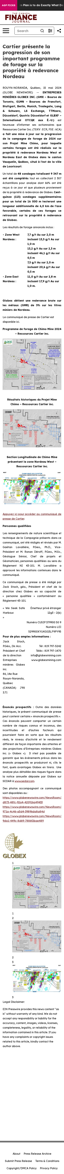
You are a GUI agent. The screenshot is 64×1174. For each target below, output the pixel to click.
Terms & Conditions (47, 1161)
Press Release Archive (37, 1153)
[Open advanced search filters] (50, 31)
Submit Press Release (18, 1161)
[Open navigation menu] (6, 30)
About (16, 1153)
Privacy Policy (49, 1168)
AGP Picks (8, 5)
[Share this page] (59, 30)
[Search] (42, 31)
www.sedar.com (24, 781)
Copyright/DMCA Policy (22, 1168)
